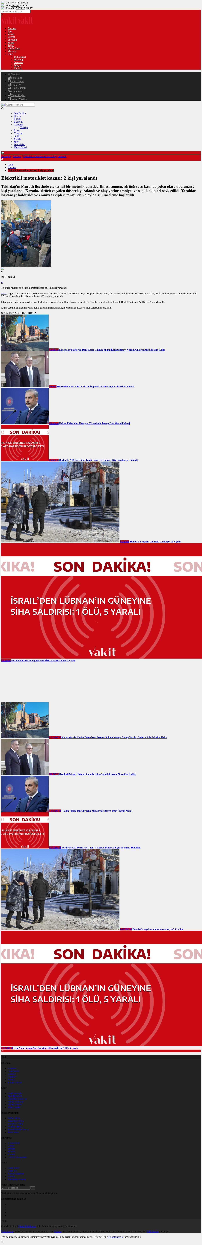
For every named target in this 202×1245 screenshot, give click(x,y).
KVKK (11, 1154)
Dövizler (12, 1076)
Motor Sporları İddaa (18, 1129)
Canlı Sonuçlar (15, 1093)
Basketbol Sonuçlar (17, 1099)
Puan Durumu (15, 1104)
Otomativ (18, 62)
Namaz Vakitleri (19, 99)
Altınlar (11, 1079)
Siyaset (11, 36)
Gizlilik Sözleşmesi (17, 1157)
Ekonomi (12, 39)
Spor (10, 31)
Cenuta (57, 1231)
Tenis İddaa (13, 1132)
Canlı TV (16, 85)
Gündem (12, 28)
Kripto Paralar (15, 1082)
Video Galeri (17, 81)
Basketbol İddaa (16, 1121)
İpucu (17, 130)
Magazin (12, 51)
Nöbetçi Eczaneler (17, 1179)
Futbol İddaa (14, 1118)
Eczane (11, 1176)
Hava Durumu (18, 87)
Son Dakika (20, 56)
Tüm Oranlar (14, 1107)
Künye (11, 1146)
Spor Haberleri (15, 1096)
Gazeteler (15, 74)
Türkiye (18, 68)
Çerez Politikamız (27, 1226)
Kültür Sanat (14, 48)
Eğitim (11, 42)
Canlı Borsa (17, 91)
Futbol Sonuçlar (16, 1101)
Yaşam (11, 34)
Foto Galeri (17, 78)
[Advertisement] (25, 681)
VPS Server (153, 1231)
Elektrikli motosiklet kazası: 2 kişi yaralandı (44, 156)
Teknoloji (18, 59)
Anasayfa (6, 156)
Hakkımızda (14, 1143)
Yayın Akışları (18, 95)
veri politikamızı (115, 1237)
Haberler (12, 1068)
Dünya (17, 65)
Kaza (3, 293)
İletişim (11, 1148)
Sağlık (11, 45)
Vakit (10, 164)
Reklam (11, 1151)
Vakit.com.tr (7, 1231)
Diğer (10, 54)
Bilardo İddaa (14, 1126)
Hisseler (12, 1074)
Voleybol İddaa (15, 1123)
